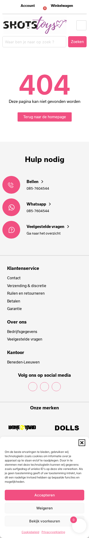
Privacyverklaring (53, 532)
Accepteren (44, 495)
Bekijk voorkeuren (44, 521)
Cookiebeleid (30, 532)
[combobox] (34, 41)
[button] (82, 442)
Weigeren (44, 508)
